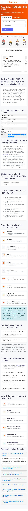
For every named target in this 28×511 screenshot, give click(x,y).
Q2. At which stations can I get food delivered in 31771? (12, 467)
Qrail (19, 509)
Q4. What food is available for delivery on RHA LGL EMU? (13, 479)
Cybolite (15, 509)
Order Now (7, 29)
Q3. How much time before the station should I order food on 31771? (12, 473)
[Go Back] (2, 2)
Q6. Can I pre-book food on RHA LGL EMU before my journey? (14, 490)
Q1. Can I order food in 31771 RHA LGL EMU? (12, 454)
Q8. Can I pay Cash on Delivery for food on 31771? (13, 502)
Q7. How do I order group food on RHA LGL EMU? (12, 496)
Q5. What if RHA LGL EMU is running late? (13, 485)
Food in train (5, 154)
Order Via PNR (16, 17)
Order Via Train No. (7, 17)
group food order (21, 365)
